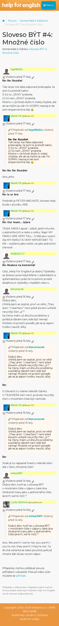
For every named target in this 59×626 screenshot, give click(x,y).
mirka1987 (16, 473)
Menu (50, 5)
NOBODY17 (18, 253)
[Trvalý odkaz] (32, 76)
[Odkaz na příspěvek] (9, 129)
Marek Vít (22, 116)
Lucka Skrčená (26, 502)
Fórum (12, 20)
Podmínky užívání (23, 615)
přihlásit (21, 575)
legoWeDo (17, 69)
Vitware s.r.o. (39, 607)
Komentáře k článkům (34, 20)
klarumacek (17, 289)
